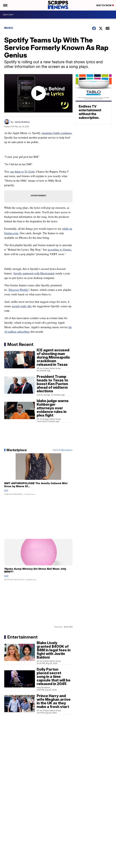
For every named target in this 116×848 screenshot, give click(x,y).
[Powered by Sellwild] (68, 627)
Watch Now (104, 5)
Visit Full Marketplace (62, 450)
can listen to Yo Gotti (22, 171)
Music (8, 27)
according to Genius (59, 249)
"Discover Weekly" (19, 290)
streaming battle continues (57, 133)
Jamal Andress (22, 121)
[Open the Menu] (5, 5)
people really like (22, 306)
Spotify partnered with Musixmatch (34, 273)
